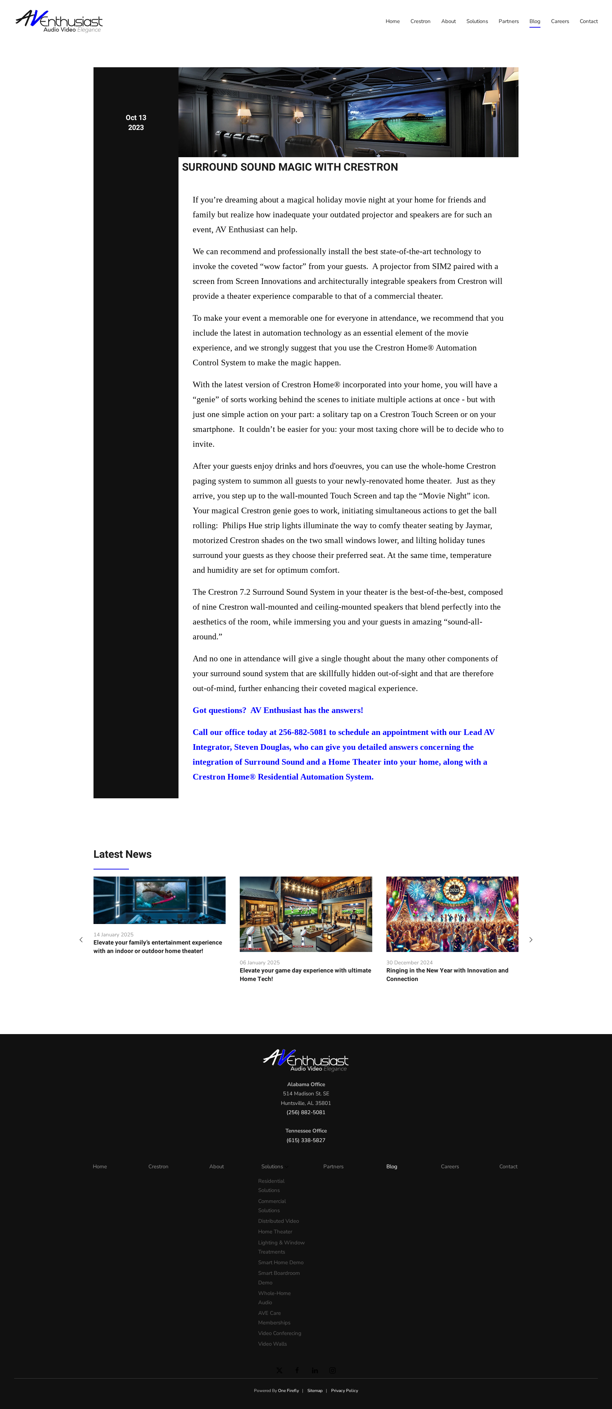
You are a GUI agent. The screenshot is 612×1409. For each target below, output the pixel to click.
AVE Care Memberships (274, 1318)
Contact (589, 21)
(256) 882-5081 (306, 1112)
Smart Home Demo (281, 1262)
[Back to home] (60, 21)
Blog (534, 21)
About (448, 21)
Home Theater (275, 1231)
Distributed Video (278, 1221)
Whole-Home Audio (274, 1298)
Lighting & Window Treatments (281, 1247)
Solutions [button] (477, 21)
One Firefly (288, 1390)
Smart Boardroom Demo (279, 1278)
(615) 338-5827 (306, 1140)
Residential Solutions (271, 1185)
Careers (560, 21)
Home (393, 21)
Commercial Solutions (272, 1206)
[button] (81, 939)
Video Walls (272, 1343)
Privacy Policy (344, 1390)
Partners (509, 21)
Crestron (420, 21)
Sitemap (315, 1390)
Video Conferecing (279, 1333)
